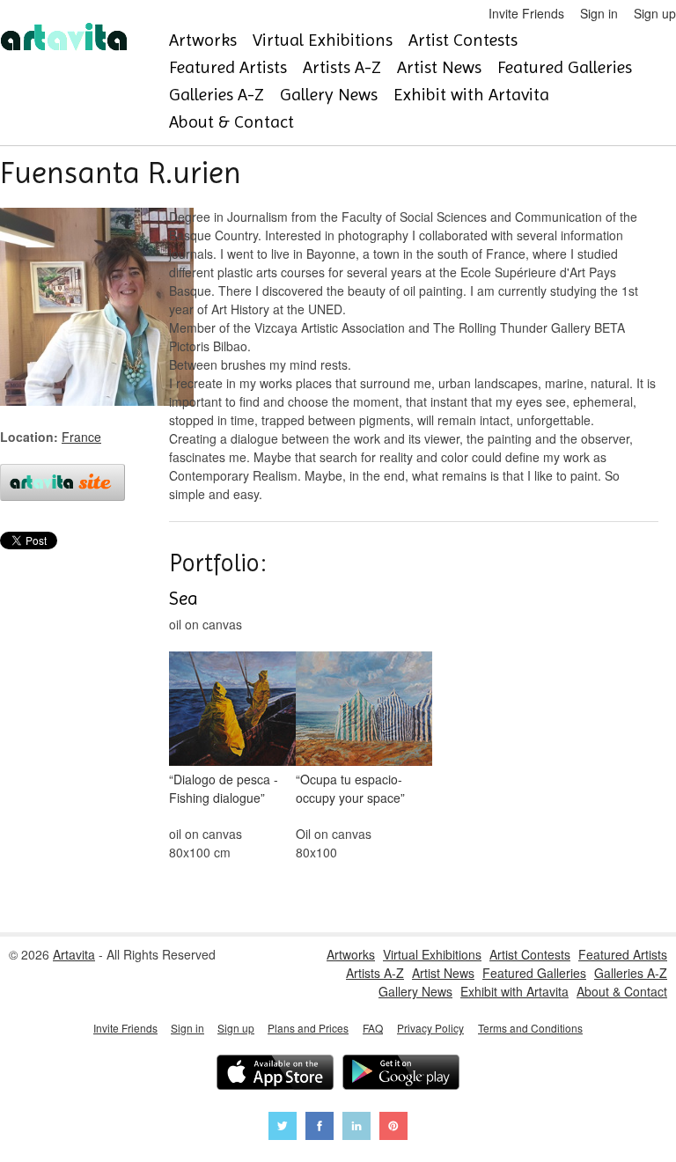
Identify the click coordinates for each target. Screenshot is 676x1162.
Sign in (599, 13)
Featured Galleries (564, 67)
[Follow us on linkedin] (356, 1128)
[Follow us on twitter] (282, 1128)
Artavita (74, 954)
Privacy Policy (430, 1027)
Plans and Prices (308, 1027)
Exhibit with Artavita (471, 95)
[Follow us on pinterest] (393, 1128)
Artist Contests (463, 40)
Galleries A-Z (216, 95)
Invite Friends (526, 13)
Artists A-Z (342, 67)
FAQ (373, 1027)
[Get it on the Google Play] (400, 1074)
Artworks (203, 40)
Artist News (439, 67)
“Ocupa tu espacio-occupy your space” (350, 788)
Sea (183, 598)
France (81, 436)
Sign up (655, 13)
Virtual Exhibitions (323, 40)
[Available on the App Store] (275, 1074)
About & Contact (231, 122)
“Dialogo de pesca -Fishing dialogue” (223, 788)
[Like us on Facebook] (319, 1128)
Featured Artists (228, 67)
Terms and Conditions (530, 1027)
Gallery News (329, 95)
